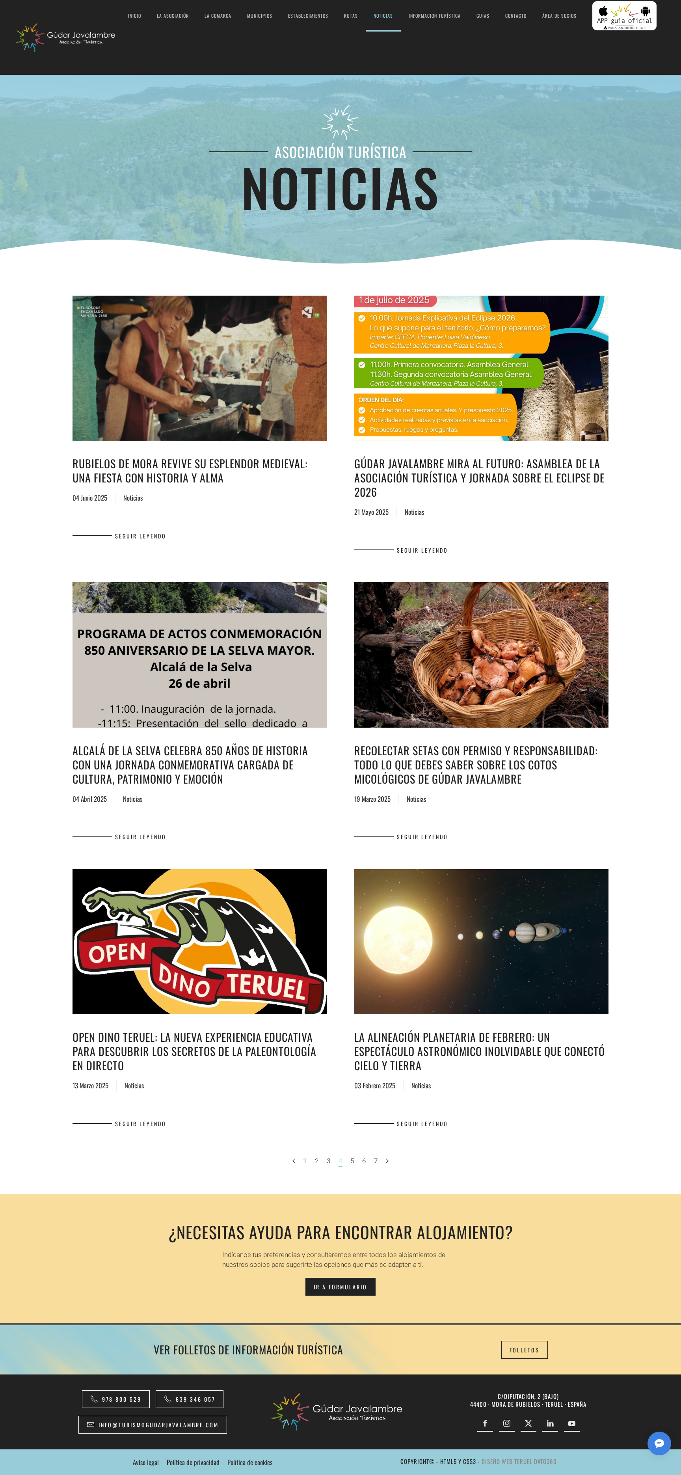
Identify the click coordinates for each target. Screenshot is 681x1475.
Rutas (351, 15)
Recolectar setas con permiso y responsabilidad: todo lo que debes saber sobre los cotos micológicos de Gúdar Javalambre (476, 764)
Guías (482, 15)
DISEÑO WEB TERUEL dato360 (519, 1461)
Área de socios (559, 15)
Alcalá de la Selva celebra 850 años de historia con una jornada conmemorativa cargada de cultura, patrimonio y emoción (190, 764)
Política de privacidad (193, 1462)
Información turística (435, 15)
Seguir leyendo (140, 536)
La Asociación (173, 15)
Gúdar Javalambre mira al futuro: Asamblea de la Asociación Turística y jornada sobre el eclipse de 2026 (479, 477)
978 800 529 (121, 1399)
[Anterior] (293, 1161)
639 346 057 (195, 1399)
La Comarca (218, 15)
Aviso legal (146, 1462)
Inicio (134, 15)
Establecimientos (308, 15)
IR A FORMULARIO (340, 1287)
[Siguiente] (387, 1161)
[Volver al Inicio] (68, 37)
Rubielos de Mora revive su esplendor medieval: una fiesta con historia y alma (190, 470)
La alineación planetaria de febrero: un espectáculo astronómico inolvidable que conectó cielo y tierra (479, 1051)
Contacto (516, 15)
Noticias (383, 15)
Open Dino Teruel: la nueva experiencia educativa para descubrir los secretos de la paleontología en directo (194, 1051)
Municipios (259, 15)
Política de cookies (249, 1462)
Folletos (525, 1350)
